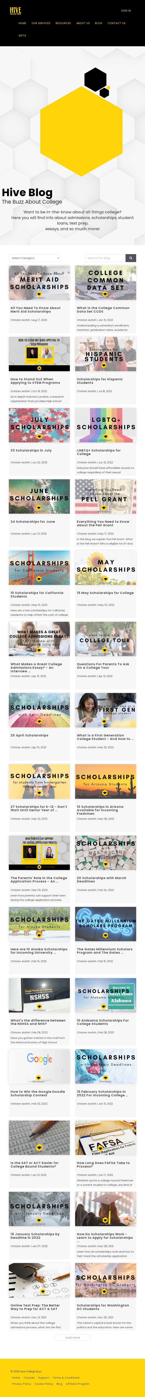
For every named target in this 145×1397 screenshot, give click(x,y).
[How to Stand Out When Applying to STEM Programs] (39, 354)
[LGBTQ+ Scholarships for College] (105, 425)
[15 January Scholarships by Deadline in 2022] (39, 1209)
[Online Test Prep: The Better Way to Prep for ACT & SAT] (39, 1280)
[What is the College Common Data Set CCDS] (105, 283)
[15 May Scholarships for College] (105, 568)
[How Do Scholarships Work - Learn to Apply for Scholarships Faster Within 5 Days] (105, 1209)
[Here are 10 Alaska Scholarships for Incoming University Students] (39, 924)
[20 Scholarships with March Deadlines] (105, 853)
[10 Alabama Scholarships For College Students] (105, 995)
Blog (59, 1384)
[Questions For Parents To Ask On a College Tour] (105, 639)
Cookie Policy (44, 1384)
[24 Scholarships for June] (39, 496)
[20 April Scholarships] (39, 710)
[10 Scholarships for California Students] (39, 568)
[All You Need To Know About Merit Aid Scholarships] (39, 283)
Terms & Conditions (66, 1377)
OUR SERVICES (41, 23)
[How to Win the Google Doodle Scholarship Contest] (39, 1066)
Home (16, 1377)
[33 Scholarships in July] (39, 425)
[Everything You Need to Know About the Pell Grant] (105, 496)
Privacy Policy (21, 1384)
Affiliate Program (77, 1384)
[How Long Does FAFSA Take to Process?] (105, 1138)
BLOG (98, 23)
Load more (72, 1338)
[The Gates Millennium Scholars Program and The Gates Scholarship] (105, 924)
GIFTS (22, 35)
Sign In (126, 10)
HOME (22, 23)
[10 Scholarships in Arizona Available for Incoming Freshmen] (105, 781)
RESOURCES (63, 23)
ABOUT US (83, 23)
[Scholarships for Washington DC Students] (105, 1280)
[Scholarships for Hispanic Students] (105, 354)
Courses (29, 1377)
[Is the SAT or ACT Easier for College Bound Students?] (39, 1138)
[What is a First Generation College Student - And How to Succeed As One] (105, 710)
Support (43, 1377)
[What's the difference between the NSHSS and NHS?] (39, 995)
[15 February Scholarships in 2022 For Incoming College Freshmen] (105, 1066)
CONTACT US (117, 23)
